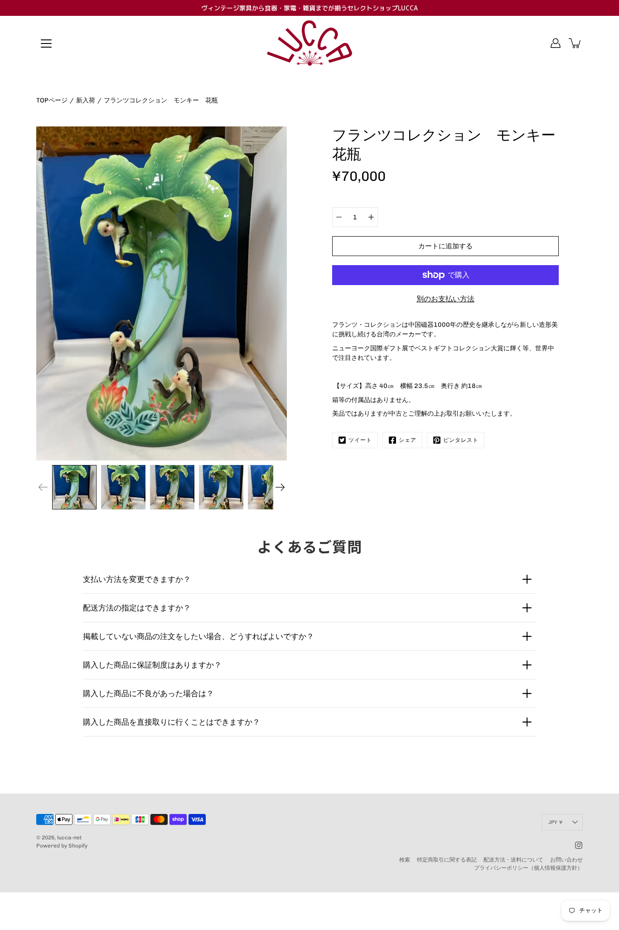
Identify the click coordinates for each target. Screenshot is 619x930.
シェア (407, 440)
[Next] (280, 487)
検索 (404, 860)
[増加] (371, 217)
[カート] (575, 43)
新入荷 (85, 100)
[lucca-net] (309, 43)
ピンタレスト (461, 440)
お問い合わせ (566, 860)
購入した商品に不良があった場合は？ (148, 693)
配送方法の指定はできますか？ (137, 607)
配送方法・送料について (513, 860)
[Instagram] (579, 845)
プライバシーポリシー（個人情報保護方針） (528, 868)
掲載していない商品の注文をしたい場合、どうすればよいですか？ (198, 636)
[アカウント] (555, 43)
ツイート (360, 440)
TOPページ (52, 100)
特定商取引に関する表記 (447, 860)
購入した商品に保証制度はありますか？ (152, 664)
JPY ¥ (555, 822)
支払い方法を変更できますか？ (137, 579)
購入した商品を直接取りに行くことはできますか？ (171, 722)
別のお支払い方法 (445, 299)
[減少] (339, 217)
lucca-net (69, 837)
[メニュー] (46, 43)
